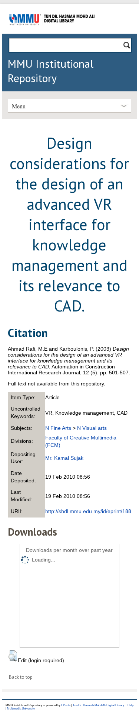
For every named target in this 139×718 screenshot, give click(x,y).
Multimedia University (21, 708)
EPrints (65, 705)
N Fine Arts (58, 428)
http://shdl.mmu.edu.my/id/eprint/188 (88, 511)
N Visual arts (92, 428)
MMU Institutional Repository (50, 70)
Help (130, 705)
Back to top (21, 677)
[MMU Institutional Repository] (52, 32)
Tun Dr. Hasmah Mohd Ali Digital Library (98, 705)
